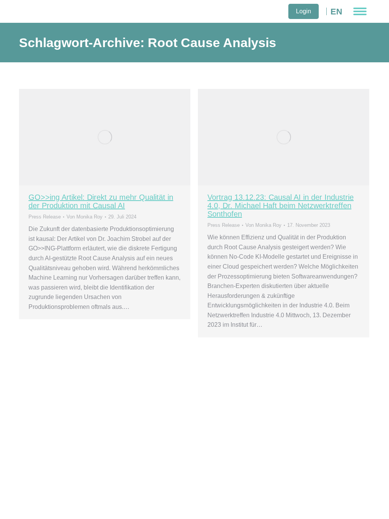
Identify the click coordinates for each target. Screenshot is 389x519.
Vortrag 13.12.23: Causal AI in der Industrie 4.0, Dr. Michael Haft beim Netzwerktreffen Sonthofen (280, 205)
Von (84, 217)
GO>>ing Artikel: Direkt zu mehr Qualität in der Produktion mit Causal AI (100, 201)
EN (336, 11)
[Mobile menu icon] (360, 11)
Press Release (44, 217)
